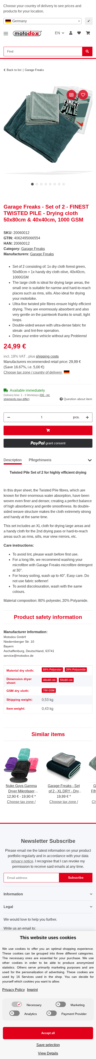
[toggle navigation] (6, 32)
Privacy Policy (13, 990)
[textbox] (42, 21)
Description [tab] (13, 460)
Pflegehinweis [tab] (40, 460)
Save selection (48, 1045)
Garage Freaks (33, 249)
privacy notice (22, 861)
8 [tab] (63, 184)
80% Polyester (52, 669)
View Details (48, 1053)
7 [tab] (59, 184)
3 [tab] (41, 184)
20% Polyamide (76, 669)
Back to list (14, 70)
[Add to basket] (7, 83)
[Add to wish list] (83, 95)
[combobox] (42, 21)
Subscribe (75, 877)
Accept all (48, 1033)
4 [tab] (45, 184)
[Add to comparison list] (71, 95)
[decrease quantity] (9, 417)
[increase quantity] (87, 417)
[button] (71, 33)
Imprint (32, 990)
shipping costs (47, 356)
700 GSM (48, 690)
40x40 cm (49, 680)
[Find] (87, 51)
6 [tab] (54, 184)
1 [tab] (32, 184)
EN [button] (57, 33)
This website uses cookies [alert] (48, 937)
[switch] (17, 1004)
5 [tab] (50, 184)
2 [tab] (36, 184)
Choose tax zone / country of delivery (33, 372)
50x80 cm (66, 680)
